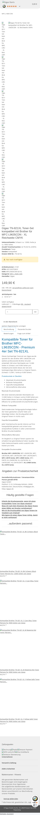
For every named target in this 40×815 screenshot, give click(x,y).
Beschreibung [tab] (9, 329)
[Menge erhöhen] (34, 316)
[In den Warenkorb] (3, 20)
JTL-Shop (23, 810)
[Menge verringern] (3, 311)
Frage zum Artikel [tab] (23, 333)
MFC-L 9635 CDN (16, 274)
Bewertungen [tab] (9, 333)
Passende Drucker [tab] (24, 329)
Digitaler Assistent (7, 814)
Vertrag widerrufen (11, 799)
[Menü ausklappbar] (20, 2)
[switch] (35, 805)
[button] (27, 4)
